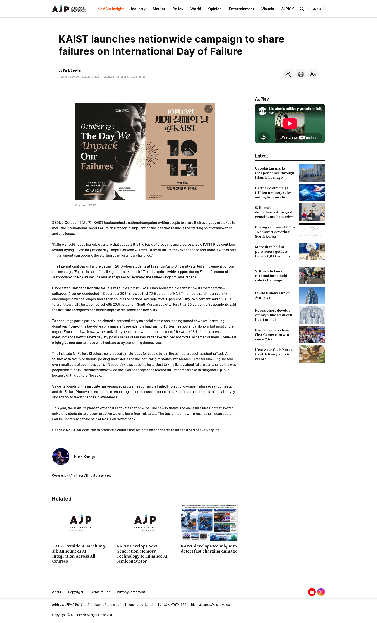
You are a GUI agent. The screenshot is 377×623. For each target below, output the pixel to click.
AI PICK (287, 9)
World (195, 9)
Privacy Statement (131, 592)
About (56, 592)
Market (159, 9)
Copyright (75, 592)
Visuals (267, 9)
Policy (178, 9)
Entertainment (241, 9)
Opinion (215, 9)
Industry (138, 9)
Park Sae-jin (85, 456)
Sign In (316, 8)
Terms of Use (100, 592)
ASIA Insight (113, 9)
